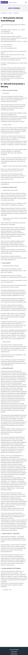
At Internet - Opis (7, 589)
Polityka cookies (14, 649)
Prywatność (14, 651)
